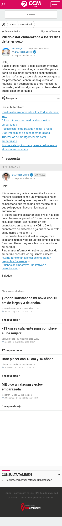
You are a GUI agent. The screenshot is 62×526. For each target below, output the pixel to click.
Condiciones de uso (24, 493)
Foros (12, 24)
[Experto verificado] (34, 52)
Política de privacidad (47, 493)
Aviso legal (26, 497)
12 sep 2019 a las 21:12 (23, 55)
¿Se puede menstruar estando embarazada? (28, 480)
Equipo (7, 493)
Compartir (11, 98)
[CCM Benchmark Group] (31, 507)
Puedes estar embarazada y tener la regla (27, 128)
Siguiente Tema (49, 31)
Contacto (13, 497)
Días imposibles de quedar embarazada (26, 133)
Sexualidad (26, 24)
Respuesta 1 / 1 (11, 167)
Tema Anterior (12, 31)
